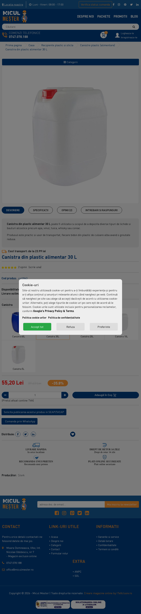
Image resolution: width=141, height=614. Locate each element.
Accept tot (37, 327)
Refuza (70, 327)
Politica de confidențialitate (64, 317)
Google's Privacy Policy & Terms (53, 311)
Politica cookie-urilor (34, 317)
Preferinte (103, 327)
